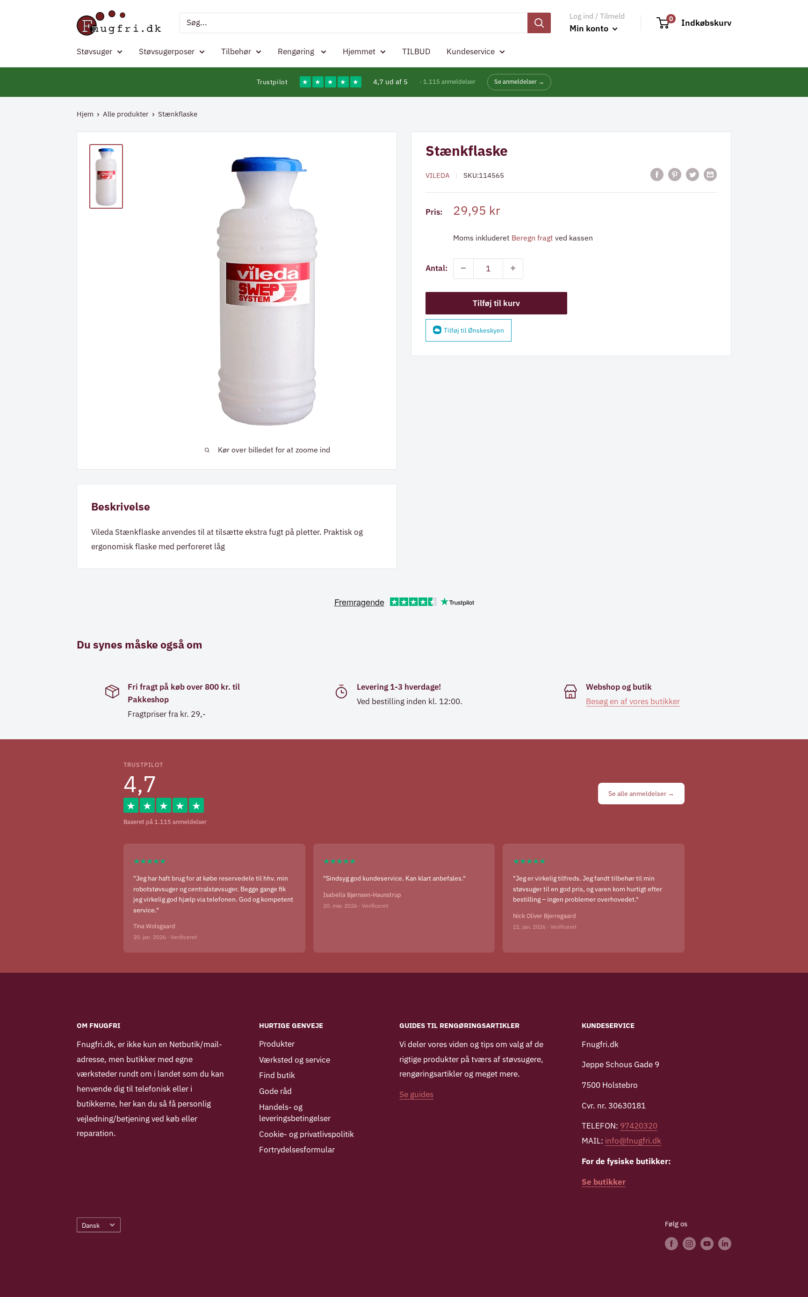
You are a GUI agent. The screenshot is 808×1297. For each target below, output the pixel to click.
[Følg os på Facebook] (671, 1243)
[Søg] (539, 23)
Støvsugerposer (167, 51)
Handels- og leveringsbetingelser (295, 1112)
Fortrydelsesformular (297, 1149)
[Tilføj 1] (513, 268)
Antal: (436, 267)
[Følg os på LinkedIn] (724, 1243)
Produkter (277, 1044)
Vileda (438, 175)
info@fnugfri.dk (633, 1141)
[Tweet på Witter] (692, 174)
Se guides (416, 1094)
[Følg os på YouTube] (707, 1243)
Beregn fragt (532, 237)
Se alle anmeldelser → (641, 793)
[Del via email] (710, 174)
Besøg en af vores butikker (633, 701)
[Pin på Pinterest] (674, 174)
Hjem (85, 113)
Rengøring (297, 51)
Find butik (277, 1075)
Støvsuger (94, 51)
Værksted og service (294, 1060)
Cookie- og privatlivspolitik (306, 1134)
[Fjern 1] (463, 268)
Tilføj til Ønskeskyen (474, 330)
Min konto (590, 28)
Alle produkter (126, 113)
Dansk (91, 1225)
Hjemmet (359, 51)
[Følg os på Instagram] (689, 1243)
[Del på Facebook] (657, 174)
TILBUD (416, 51)
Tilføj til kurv (496, 303)
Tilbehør (236, 51)
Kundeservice (471, 51)
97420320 (638, 1126)
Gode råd (275, 1091)
